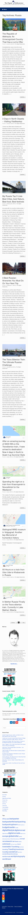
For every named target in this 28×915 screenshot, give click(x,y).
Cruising (4, 796)
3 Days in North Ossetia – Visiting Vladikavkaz (13, 120)
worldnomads (6, 856)
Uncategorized (5, 809)
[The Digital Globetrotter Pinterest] (17, 722)
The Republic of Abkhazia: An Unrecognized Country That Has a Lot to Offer (12, 37)
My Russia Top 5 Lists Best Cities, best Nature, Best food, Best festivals (13, 199)
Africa (4, 819)
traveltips (5, 852)
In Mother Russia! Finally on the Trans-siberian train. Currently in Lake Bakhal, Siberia (13, 605)
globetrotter (14, 835)
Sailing (20, 841)
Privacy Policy (10, 906)
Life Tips (4, 803)
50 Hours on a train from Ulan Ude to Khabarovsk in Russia (13, 572)
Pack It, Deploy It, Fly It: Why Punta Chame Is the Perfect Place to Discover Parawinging (13, 745)
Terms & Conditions (18, 906)
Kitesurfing (13, 839)
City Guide (4, 794)
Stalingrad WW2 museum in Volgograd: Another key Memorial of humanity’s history (14, 533)
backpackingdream (10, 824)
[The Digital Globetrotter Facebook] (18, 719)
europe (5, 836)
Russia (16, 841)
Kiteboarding (4, 838)
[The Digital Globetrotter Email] (3, 901)
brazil (19, 824)
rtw (13, 841)
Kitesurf (8, 839)
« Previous (13, 622)
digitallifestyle (8, 830)
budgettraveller (8, 827)
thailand (16, 844)
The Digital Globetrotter (20, 44)
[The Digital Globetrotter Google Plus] (23, 719)
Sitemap (3, 907)
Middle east (18, 838)
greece (20, 836)
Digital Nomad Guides (6, 798)
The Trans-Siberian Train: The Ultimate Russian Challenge (13, 362)
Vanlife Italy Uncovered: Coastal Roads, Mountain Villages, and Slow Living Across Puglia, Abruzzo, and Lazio (14, 738)
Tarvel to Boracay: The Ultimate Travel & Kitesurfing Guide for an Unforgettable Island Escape (13, 757)
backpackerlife (8, 821)
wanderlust (13, 851)
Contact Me (4, 906)
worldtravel (6, 859)
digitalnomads (14, 833)
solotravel (6, 843)
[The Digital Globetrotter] (14, 2)
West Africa (20, 852)
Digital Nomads (22, 833)
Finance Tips (4, 800)
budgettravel (22, 824)
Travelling (11, 849)
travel (19, 844)
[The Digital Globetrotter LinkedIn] (11, 722)
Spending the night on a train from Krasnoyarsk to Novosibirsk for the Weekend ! (13, 485)
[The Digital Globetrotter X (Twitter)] (21, 719)
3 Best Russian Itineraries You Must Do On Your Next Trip (13, 280)
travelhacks (21, 846)
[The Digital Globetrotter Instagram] (14, 722)
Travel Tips (4, 805)
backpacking (19, 821)
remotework (7, 841)
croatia (16, 827)
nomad (22, 838)
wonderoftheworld (7, 854)
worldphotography (18, 856)
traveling (5, 849)
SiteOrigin (21, 912)
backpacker (14, 818)
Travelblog (15, 846)
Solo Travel (12, 844)
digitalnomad (20, 830)
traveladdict (6, 846)
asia (8, 819)
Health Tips (4, 801)
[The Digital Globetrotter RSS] (3, 898)
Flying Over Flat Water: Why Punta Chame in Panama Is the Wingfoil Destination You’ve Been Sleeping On (13, 742)
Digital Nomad (5, 833)
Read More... (22, 96)
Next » (24, 622)
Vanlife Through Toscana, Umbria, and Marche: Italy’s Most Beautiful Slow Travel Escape (13, 735)
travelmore (20, 849)
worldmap (15, 854)
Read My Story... (14, 663)
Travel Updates (5, 807)
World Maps (4, 810)
